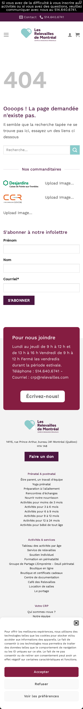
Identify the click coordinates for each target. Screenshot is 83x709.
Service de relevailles (41, 550)
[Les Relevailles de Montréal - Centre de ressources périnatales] (38, 34)
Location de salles (41, 586)
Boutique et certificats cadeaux (41, 573)
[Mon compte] (70, 35)
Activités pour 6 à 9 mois (42, 511)
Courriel (11, 279)
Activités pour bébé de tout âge (41, 525)
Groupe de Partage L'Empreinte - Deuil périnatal (41, 563)
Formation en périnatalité (41, 559)
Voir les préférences (41, 696)
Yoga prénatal (41, 484)
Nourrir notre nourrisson (41, 497)
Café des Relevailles (41, 582)
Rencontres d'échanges (42, 493)
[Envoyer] (75, 150)
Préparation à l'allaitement (42, 488)
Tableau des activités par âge (41, 545)
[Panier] (77, 35)
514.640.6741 (47, 371)
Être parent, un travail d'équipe (42, 479)
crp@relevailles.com (50, 377)
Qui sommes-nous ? (41, 611)
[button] (76, 623)
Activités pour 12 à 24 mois (41, 520)
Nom (7, 260)
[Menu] (6, 34)
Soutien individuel (41, 554)
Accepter (41, 672)
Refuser (41, 684)
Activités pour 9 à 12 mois (41, 515)
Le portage (41, 591)
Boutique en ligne (41, 568)
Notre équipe (41, 616)
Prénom (10, 240)
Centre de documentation (41, 577)
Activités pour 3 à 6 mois (41, 506)
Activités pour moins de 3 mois (41, 502)
